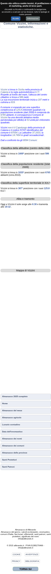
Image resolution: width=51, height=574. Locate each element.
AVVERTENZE (32, 554)
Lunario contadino (11, 424)
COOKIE (16, 554)
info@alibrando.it (25, 539)
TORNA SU (25, 569)
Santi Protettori (9, 460)
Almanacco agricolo (11, 417)
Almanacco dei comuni (13, 446)
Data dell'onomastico (12, 431)
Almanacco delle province (14, 453)
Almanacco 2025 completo (15, 396)
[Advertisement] (25, 58)
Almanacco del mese (12, 410)
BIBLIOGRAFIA (32, 561)
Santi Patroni (8, 467)
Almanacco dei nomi (12, 439)
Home (5, 403)
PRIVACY (16, 561)
